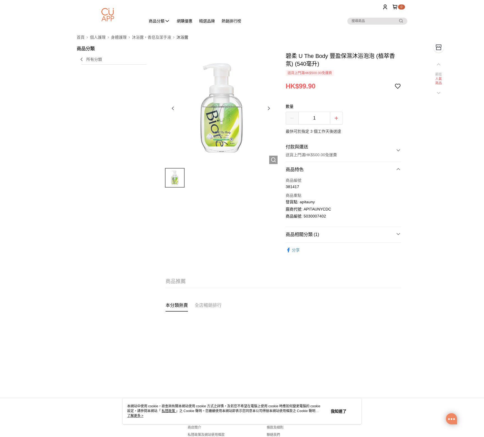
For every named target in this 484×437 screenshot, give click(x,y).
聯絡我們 (273, 435)
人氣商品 (438, 81)
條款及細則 (275, 427)
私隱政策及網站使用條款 (206, 435)
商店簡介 (194, 427)
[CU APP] (108, 15)
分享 (296, 250)
